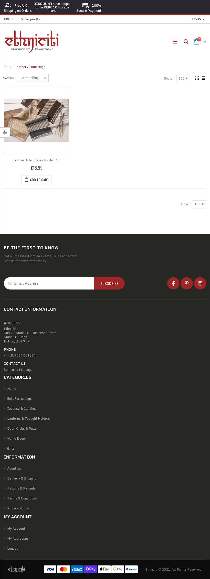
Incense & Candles (21, 408)
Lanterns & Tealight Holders (28, 418)
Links (196, 19)
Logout (12, 548)
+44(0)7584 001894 (20, 355)
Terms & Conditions (22, 498)
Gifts (11, 448)
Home (6, 66)
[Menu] (175, 41)
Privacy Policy (18, 508)
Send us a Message (18, 369)
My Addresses (18, 538)
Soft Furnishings (19, 398)
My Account (16, 528)
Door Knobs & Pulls (22, 428)
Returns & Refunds (21, 488)
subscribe (109, 283)
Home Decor (16, 438)
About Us (14, 468)
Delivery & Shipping (21, 478)
